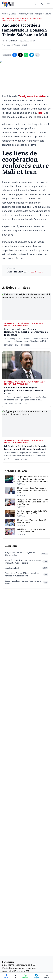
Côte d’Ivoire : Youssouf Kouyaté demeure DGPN (31, 521)
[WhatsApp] (26, 55)
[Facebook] (14, 55)
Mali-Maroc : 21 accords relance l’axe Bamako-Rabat (30, 530)
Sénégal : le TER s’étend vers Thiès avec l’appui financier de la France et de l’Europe (32, 501)
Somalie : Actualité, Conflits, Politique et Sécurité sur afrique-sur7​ (23, 19)
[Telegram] (31, 55)
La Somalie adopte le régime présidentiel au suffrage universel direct (24, 390)
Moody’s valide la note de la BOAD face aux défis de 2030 (31, 512)
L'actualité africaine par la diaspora (19, 968)
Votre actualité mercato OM (15, 971)
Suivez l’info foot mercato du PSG (19, 965)
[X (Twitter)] (20, 55)
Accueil (5, 14)
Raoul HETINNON (17, 271)
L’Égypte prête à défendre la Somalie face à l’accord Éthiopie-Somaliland (25, 447)
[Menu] (48, 4)
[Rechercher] (35, 4)
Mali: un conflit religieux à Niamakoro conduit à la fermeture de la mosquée (26, 332)
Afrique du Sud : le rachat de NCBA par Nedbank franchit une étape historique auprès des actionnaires (32, 478)
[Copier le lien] (37, 55)
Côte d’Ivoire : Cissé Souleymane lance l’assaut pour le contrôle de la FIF (31, 490)
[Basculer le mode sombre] (42, 4)
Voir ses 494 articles (35, 272)
